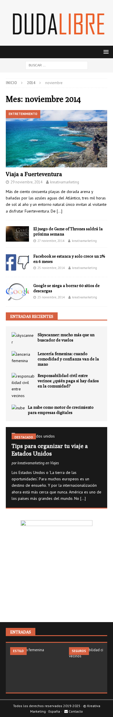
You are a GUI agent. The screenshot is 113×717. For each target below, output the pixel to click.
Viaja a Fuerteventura (34, 174)
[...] (83, 498)
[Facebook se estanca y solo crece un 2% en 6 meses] (17, 262)
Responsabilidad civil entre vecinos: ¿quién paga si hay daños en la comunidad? (68, 380)
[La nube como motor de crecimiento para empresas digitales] (18, 408)
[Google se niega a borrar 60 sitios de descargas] (17, 291)
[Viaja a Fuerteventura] (56, 138)
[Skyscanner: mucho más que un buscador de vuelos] (23, 338)
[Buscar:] (56, 65)
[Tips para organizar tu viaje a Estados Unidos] (56, 436)
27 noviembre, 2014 (50, 241)
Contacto (75, 711)
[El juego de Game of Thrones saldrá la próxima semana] (17, 234)
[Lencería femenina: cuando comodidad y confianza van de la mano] (23, 357)
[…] (59, 211)
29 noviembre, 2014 (26, 182)
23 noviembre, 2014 (51, 297)
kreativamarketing (64, 182)
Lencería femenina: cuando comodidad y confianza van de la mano (68, 359)
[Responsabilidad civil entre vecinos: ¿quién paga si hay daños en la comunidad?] (23, 386)
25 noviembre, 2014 (51, 268)
